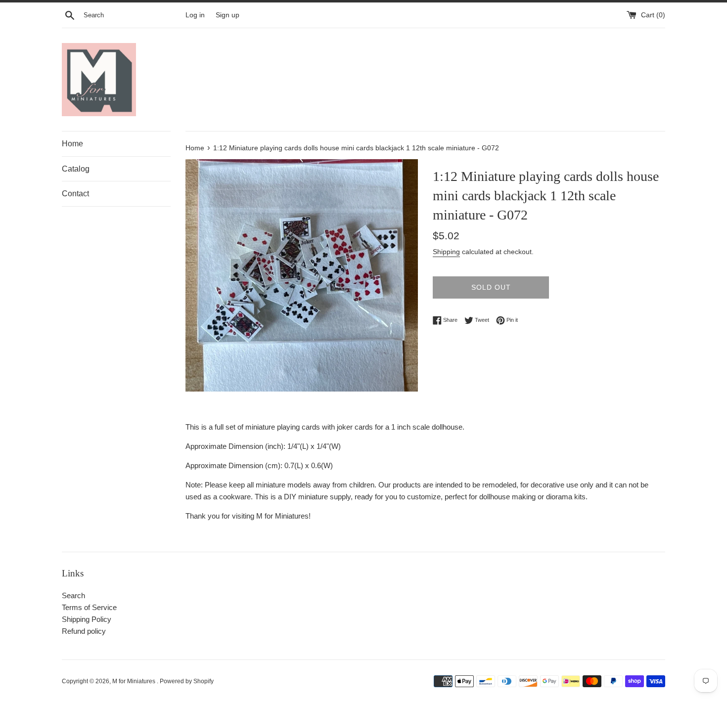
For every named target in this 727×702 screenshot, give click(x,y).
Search (73, 595)
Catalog (76, 169)
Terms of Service (89, 607)
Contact (75, 193)
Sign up (227, 15)
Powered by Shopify (187, 681)
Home (72, 143)
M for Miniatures (134, 681)
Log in (195, 15)
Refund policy (84, 631)
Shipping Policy (86, 619)
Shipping (446, 252)
